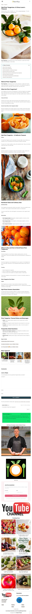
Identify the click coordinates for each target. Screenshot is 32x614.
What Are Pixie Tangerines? (7, 68)
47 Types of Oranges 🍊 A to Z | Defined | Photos (9, 346)
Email (2, 393)
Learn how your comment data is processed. (22, 401)
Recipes (13, 604)
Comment (3, 376)
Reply (28, 409)
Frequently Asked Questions (7, 77)
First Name (6, 490)
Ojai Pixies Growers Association (8, 74)
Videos (22, 604)
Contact (23, 606)
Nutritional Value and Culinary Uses (9, 71)
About (13, 606)
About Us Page (16, 480)
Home (2, 4)
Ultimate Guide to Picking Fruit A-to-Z (7, 341)
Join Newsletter (16, 495)
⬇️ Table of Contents (6, 65)
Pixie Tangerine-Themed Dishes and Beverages (11, 75)
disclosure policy (13, 12)
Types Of (5, 4)
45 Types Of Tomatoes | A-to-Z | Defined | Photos (9, 343)
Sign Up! (18, 595)
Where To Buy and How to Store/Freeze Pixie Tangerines (12, 72)
